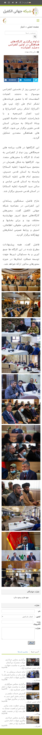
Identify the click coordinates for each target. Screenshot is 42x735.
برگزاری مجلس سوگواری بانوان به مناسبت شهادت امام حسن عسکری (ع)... (13, 686)
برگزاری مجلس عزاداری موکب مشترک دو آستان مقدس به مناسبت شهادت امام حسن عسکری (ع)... (22, 663)
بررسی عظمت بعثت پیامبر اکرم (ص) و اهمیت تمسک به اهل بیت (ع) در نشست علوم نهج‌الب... (21, 709)
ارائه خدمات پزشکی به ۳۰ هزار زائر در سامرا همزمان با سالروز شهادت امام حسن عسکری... (21, 675)
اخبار (23, 27)
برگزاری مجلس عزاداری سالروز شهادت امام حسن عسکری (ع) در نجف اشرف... (22, 721)
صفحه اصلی (33, 27)
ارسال (31, 643)
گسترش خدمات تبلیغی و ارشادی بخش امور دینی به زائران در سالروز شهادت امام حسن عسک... (22, 697)
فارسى (26, 2)
